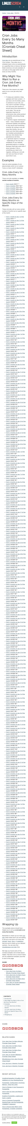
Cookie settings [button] (6, 1122)
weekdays (20, 941)
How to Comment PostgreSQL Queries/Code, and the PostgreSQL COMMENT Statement (12, 1102)
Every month (10, 184)
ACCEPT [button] (14, 1122)
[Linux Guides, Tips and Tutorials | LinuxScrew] (11, 3)
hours (9, 941)
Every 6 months (10, 193)
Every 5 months (10, 191)
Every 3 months (10, 188)
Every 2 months (10, 186)
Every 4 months (10, 190)
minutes (4, 941)
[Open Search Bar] (20, 7)
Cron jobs (5, 60)
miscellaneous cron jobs (9, 947)
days (13, 941)
